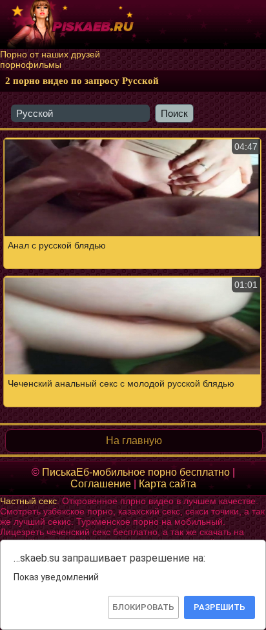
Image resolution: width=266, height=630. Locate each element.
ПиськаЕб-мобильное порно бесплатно (136, 472)
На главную (134, 440)
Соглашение (100, 483)
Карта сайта (167, 483)
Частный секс (28, 501)
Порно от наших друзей (50, 54)
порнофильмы (30, 64)
